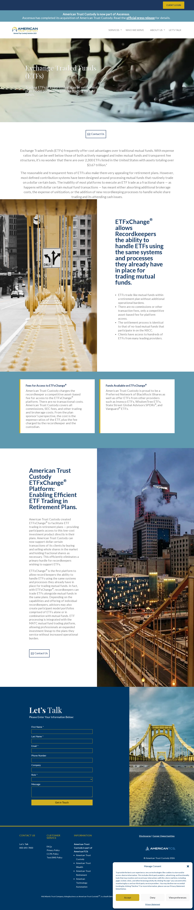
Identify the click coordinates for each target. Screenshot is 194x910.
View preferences (177, 897)
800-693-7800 (26, 847)
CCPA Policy (53, 854)
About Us (156, 30)
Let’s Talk (175, 30)
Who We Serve (135, 30)
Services (114, 30)
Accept (127, 897)
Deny (152, 897)
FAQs (49, 846)
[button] (187, 866)
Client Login (173, 5)
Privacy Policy (53, 850)
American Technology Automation (81, 883)
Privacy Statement (152, 904)
